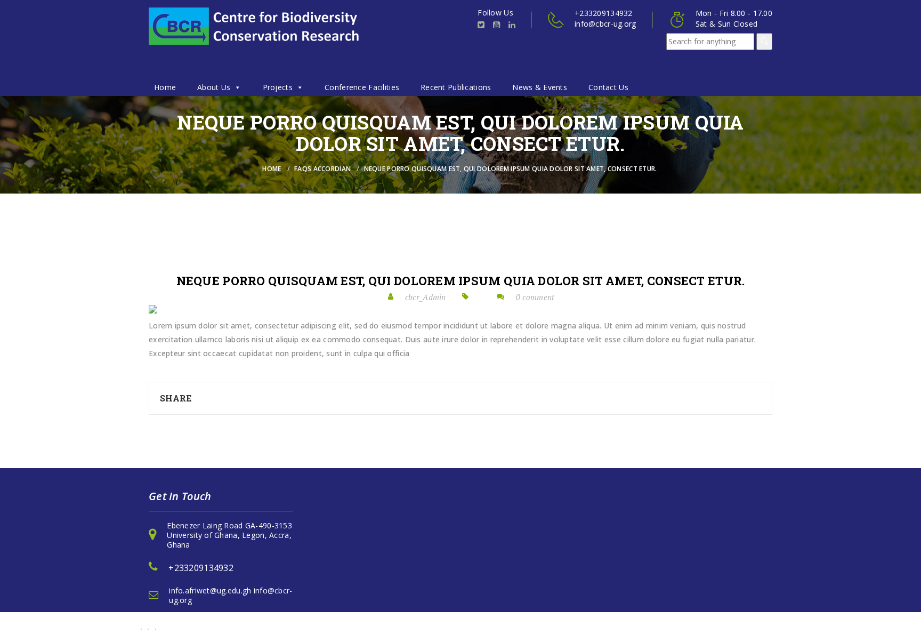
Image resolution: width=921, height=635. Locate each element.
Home (165, 87)
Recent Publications (456, 87)
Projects (278, 87)
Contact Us (608, 87)
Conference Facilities (362, 87)
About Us (213, 87)
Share (175, 398)
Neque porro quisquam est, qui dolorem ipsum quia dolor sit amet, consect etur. (460, 281)
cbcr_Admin (425, 297)
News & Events (539, 87)
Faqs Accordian (322, 168)
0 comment (535, 297)
